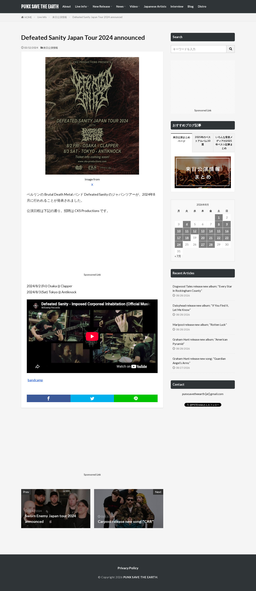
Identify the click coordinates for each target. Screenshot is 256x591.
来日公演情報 (59, 17)
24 (178, 244)
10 (178, 231)
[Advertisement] (92, 244)
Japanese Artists (155, 6)
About (66, 6)
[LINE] (136, 398)
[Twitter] (92, 398)
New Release (101, 6)
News (120, 6)
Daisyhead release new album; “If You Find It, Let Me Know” (201, 307)
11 (187, 231)
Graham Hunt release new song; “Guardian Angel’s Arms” (199, 361)
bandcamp (35, 380)
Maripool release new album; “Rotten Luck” (200, 324)
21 (211, 237)
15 (218, 231)
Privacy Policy (128, 568)
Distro (202, 6)
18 (187, 237)
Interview (177, 6)
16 (226, 231)
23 (226, 237)
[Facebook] (48, 398)
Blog (191, 6)
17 (178, 237)
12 (194, 231)
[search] (231, 49)
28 (211, 244)
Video (134, 6)
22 (218, 237)
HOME (28, 17)
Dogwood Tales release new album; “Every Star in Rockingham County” (202, 288)
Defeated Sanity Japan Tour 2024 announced (97, 17)
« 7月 (178, 256)
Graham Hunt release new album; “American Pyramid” (200, 341)
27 (202, 244)
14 (211, 231)
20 (202, 237)
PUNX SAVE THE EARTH (40, 6)
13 (202, 231)
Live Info (81, 6)
